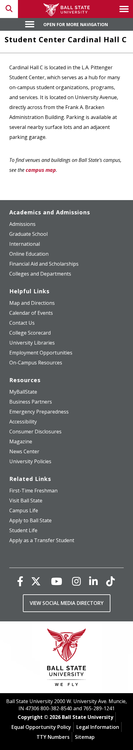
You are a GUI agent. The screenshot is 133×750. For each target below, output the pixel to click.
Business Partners (30, 401)
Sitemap (85, 737)
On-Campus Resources (35, 362)
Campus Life (23, 510)
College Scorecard (30, 332)
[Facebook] (20, 581)
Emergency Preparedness (39, 411)
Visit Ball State (25, 500)
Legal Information (97, 727)
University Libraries (32, 342)
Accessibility (23, 421)
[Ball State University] (66, 659)
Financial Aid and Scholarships (44, 263)
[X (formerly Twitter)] (36, 581)
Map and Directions (32, 303)
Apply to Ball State (30, 520)
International (24, 243)
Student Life (23, 530)
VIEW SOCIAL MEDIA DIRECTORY (67, 603)
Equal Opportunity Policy (41, 727)
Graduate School (28, 234)
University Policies (30, 461)
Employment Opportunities (40, 352)
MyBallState (23, 391)
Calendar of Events (31, 312)
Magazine (20, 441)
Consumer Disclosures (35, 431)
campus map (41, 170)
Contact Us (22, 322)
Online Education (29, 253)
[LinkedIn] (93, 581)
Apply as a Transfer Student (41, 540)
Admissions (22, 224)
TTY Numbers (53, 737)
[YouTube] (56, 581)
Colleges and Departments (40, 273)
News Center (24, 451)
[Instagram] (76, 581)
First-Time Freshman (33, 490)
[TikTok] (110, 581)
